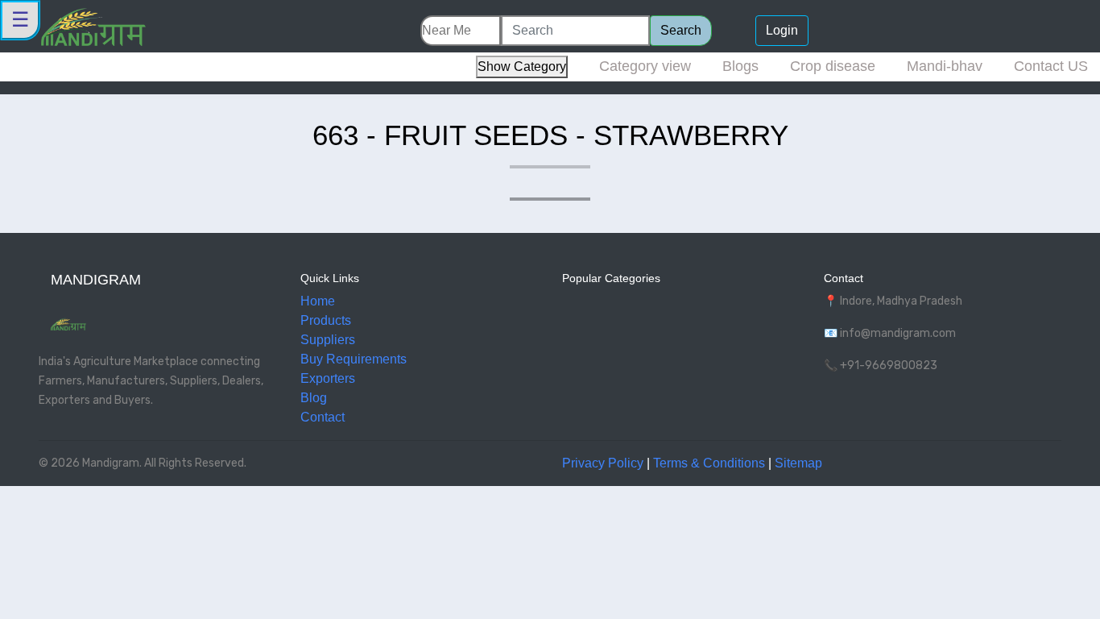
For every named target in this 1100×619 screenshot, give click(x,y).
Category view (645, 66)
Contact (322, 417)
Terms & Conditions (709, 463)
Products (325, 320)
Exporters (327, 378)
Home (317, 301)
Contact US (1051, 66)
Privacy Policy (602, 463)
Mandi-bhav (944, 66)
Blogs (740, 66)
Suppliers (327, 340)
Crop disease (832, 66)
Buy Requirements (353, 359)
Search (680, 30)
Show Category (522, 66)
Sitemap (798, 463)
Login (782, 30)
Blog (313, 398)
